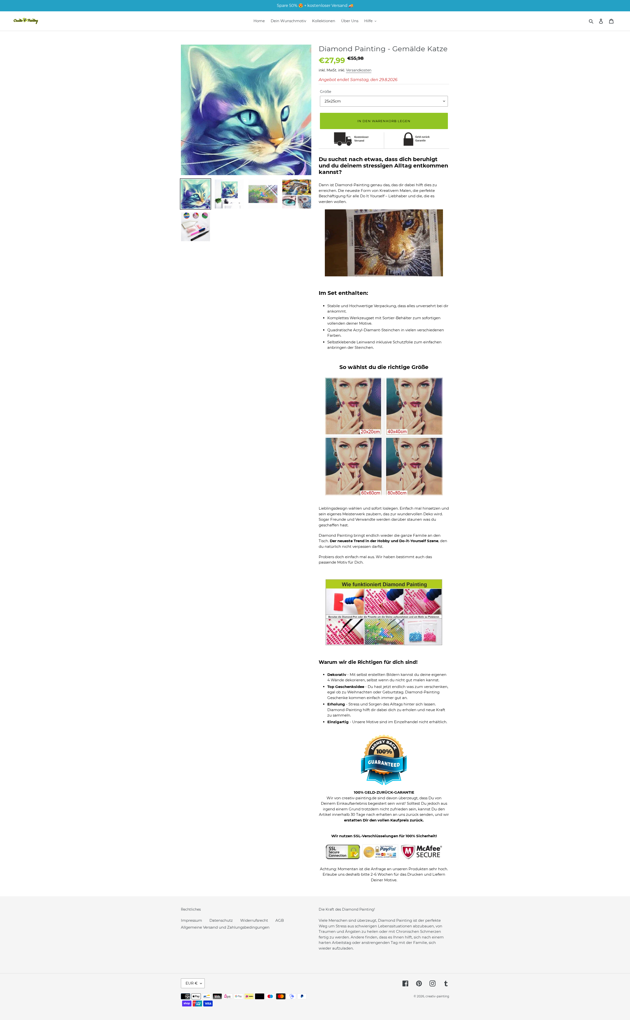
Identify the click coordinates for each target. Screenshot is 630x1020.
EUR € (192, 983)
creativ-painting (437, 996)
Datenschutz (221, 920)
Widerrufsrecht (254, 920)
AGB (279, 920)
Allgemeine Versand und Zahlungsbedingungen (225, 927)
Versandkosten (358, 70)
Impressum (191, 920)
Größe (325, 91)
